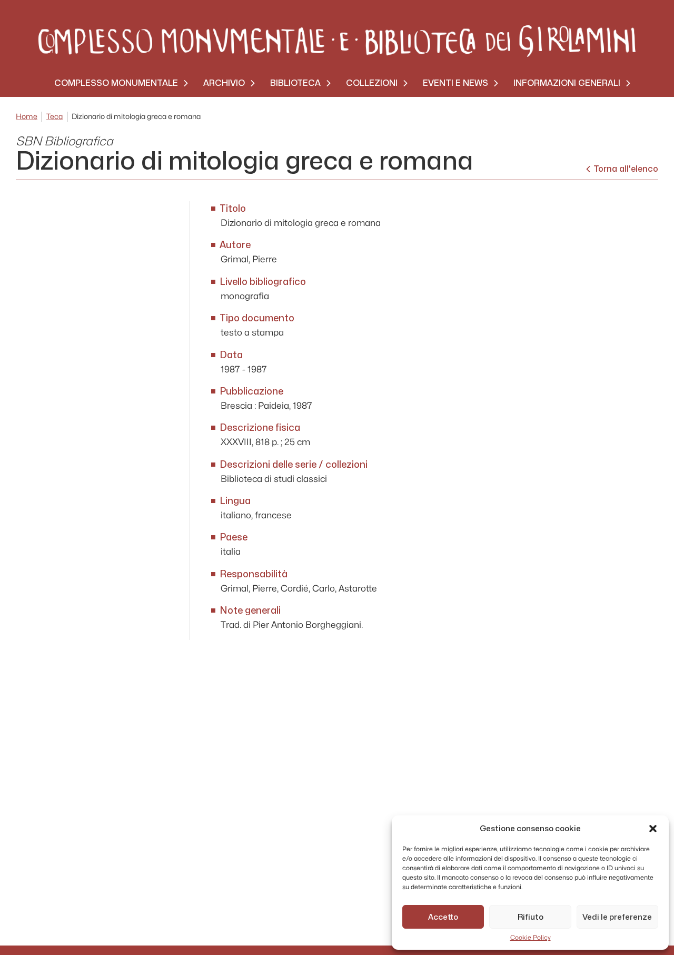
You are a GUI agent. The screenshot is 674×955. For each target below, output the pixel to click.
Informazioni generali (566, 83)
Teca (54, 116)
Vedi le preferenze (617, 917)
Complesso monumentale (116, 83)
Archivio (224, 83)
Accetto (443, 917)
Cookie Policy (530, 937)
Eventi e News (455, 83)
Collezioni (372, 83)
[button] (653, 828)
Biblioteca (295, 83)
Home (26, 116)
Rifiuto (530, 917)
